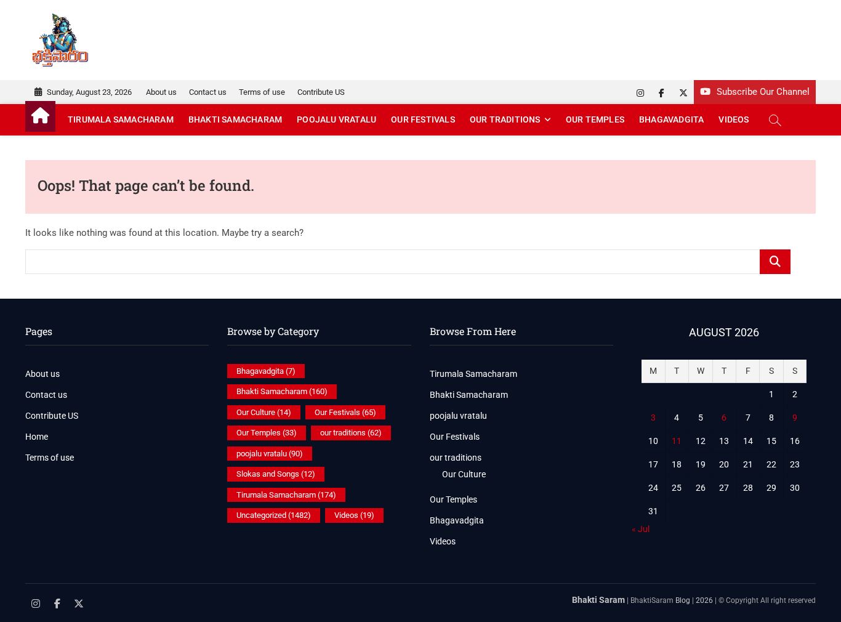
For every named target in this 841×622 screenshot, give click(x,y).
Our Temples (595, 119)
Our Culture (263, 412)
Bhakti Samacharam (235, 119)
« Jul (641, 529)
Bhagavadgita (671, 119)
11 (677, 441)
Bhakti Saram (598, 600)
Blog (682, 600)
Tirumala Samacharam (121, 119)
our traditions (505, 119)
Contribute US (321, 92)
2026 (704, 600)
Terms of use (262, 92)
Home (36, 437)
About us (161, 92)
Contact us (208, 92)
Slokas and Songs (275, 474)
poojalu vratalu (336, 119)
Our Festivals (423, 119)
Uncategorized (273, 515)
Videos (733, 119)
